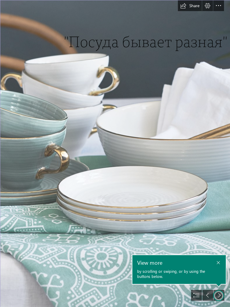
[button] (190, 5)
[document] (115, 153)
